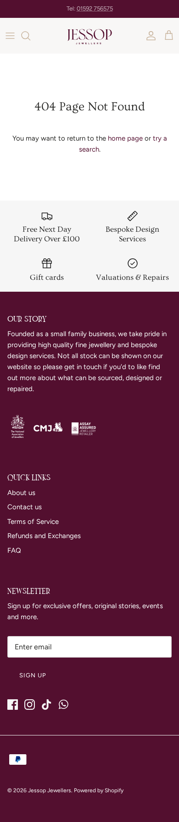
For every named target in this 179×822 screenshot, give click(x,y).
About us (21, 493)
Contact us (24, 507)
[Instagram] (29, 704)
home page (125, 138)
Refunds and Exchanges (44, 536)
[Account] (149, 36)
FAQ (14, 550)
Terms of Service (33, 521)
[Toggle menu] (10, 36)
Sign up (32, 675)
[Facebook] (12, 704)
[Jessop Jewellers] (89, 35)
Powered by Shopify (98, 790)
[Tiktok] (46, 704)
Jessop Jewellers (49, 790)
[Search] (30, 36)
